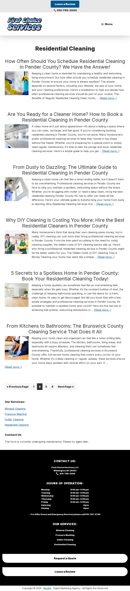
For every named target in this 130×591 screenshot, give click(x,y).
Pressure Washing (16, 414)
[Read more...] (108, 98)
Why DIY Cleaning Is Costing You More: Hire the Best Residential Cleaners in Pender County (65, 223)
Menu (109, 24)
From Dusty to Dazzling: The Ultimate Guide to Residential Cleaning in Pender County (65, 170)
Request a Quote (65, 558)
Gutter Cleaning (14, 419)
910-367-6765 (92, 514)
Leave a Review (65, 571)
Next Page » (66, 387)
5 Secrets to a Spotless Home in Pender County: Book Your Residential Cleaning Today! (65, 276)
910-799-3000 (67, 10)
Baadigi (47, 588)
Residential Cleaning (17, 424)
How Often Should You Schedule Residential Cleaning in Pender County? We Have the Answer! (65, 64)
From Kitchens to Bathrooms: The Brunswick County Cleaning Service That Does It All (65, 328)
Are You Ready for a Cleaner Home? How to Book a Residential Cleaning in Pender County (65, 117)
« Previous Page (18, 387)
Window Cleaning (15, 408)
